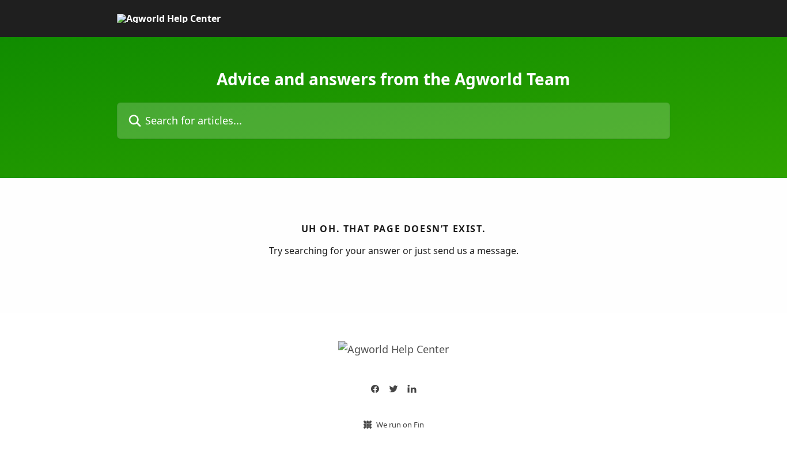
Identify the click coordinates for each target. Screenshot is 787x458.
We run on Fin (400, 424)
